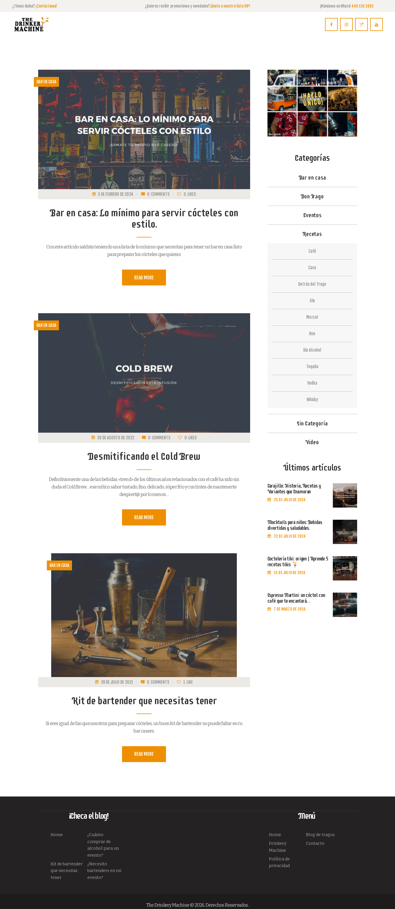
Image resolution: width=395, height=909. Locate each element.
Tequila (312, 366)
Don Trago (312, 196)
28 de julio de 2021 (117, 682)
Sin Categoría (312, 423)
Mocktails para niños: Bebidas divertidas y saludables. (294, 525)
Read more (144, 278)
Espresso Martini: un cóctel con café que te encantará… (296, 598)
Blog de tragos (320, 834)
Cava (312, 267)
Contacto (315, 843)
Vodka (312, 383)
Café (312, 251)
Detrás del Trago (312, 284)
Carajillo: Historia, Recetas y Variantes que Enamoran (294, 489)
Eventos (312, 215)
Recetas (312, 234)
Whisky (312, 399)
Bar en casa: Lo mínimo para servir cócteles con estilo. (144, 218)
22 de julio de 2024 (290, 536)
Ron (312, 333)
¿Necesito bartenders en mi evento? (104, 871)
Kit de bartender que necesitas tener (144, 700)
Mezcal (312, 317)
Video (312, 442)
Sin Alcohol (312, 350)
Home (57, 834)
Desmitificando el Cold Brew (144, 456)
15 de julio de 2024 (290, 572)
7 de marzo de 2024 (290, 609)
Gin (312, 300)
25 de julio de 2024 (290, 499)
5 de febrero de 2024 (115, 194)
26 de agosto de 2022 (115, 437)
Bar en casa (46, 81)
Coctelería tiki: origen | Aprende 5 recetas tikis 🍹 (297, 562)
